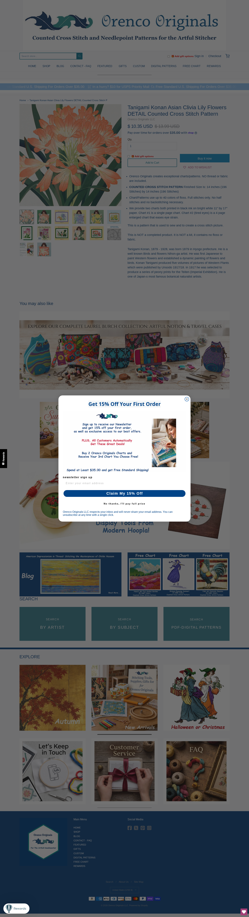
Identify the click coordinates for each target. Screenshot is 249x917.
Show (3, 458)
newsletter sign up (77, 477)
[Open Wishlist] (244, 912)
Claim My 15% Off (124, 493)
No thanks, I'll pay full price (124, 503)
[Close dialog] (187, 399)
